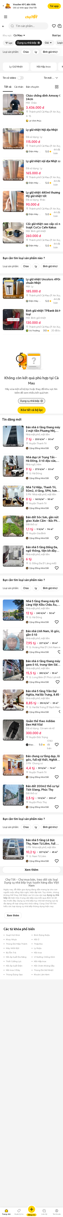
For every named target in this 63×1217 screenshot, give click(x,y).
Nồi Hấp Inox (44, 66)
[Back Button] (3, 26)
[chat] (59, 26)
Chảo (26, 51)
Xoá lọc (56, 35)
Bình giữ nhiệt (50, 51)
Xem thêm (31, 870)
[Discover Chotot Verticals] (5, 16)
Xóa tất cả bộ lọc (31, 410)
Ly (36, 51)
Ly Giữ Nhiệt (16, 66)
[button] (3, 6)
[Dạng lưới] (56, 87)
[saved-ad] (53, 25)
